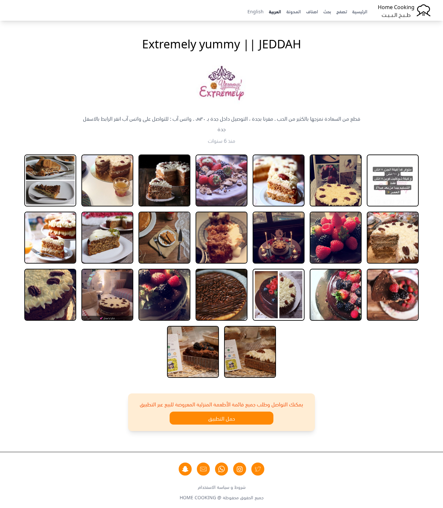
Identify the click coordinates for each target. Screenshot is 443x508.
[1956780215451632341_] (50, 295)
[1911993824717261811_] (393, 180)
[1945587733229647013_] (107, 295)
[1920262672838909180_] (164, 180)
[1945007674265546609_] (164, 295)
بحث (327, 11)
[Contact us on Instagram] (239, 469)
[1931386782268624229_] (279, 295)
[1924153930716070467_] (336, 238)
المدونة (293, 11)
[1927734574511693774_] (393, 295)
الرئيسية (359, 11)
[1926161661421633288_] (221, 238)
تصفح (341, 11)
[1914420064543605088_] (336, 180)
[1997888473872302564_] (193, 352)
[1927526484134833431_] (164, 238)
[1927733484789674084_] (107, 238)
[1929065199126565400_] (336, 295)
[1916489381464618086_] (221, 180)
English (255, 11)
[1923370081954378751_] (393, 238)
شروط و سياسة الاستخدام (221, 486)
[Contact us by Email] (203, 469)
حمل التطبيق (221, 418)
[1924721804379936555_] (279, 238)
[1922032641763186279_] (50, 180)
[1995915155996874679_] (250, 352)
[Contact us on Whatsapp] (221, 469)
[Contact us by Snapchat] (185, 469)
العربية (275, 11)
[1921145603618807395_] (107, 180)
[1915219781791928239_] (279, 180)
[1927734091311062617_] (50, 238)
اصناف (312, 11)
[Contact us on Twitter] (257, 469)
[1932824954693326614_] (221, 295)
